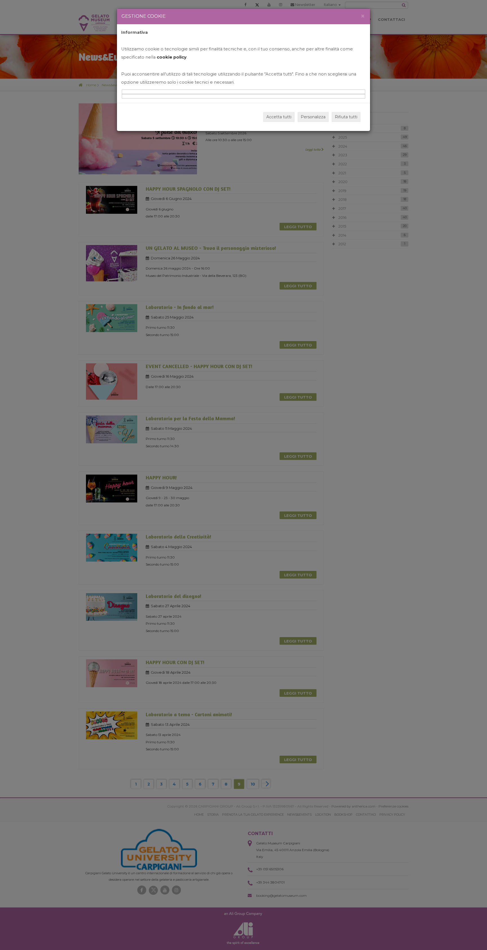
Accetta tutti (278, 116)
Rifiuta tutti (346, 116)
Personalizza (313, 116)
